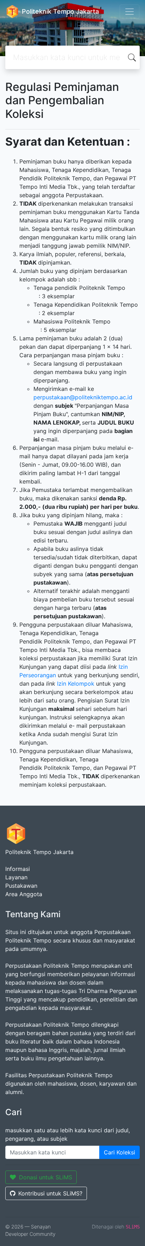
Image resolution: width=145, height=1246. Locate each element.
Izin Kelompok (76, 683)
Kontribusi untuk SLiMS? (50, 1193)
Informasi (17, 868)
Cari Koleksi (119, 1152)
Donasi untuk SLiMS (45, 1177)
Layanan (16, 877)
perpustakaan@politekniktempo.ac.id (82, 397)
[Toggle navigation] (129, 12)
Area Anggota (23, 894)
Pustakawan (21, 885)
